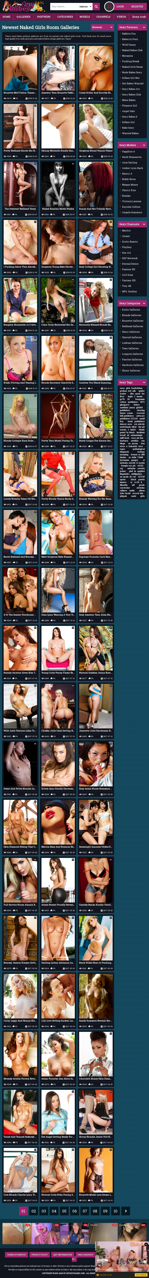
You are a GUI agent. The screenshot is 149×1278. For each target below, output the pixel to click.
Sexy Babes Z (129, 116)
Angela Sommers (132, 212)
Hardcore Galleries (133, 364)
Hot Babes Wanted (132, 83)
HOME (6, 16)
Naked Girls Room (132, 66)
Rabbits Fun (129, 33)
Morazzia (127, 55)
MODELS (85, 16)
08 (95, 1211)
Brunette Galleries (132, 320)
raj (121, 468)
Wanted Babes (130, 133)
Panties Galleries (132, 359)
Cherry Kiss (129, 190)
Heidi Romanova (131, 156)
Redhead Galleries (132, 326)
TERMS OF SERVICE (16, 1254)
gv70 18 (125, 399)
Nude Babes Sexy (132, 72)
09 (105, 1211)
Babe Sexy (128, 127)
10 (115, 1211)
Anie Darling (129, 162)
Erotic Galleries (131, 309)
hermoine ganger (129, 460)
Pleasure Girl (129, 105)
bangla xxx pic (128, 465)
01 (23, 1211)
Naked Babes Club (132, 50)
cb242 (140, 465)
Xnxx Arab (139, 16)
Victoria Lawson (131, 201)
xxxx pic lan (137, 438)
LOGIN (120, 6)
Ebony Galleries (131, 370)
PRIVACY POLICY (40, 1254)
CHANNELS (103, 16)
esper (122, 449)
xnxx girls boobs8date (131, 388)
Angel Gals (128, 111)
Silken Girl (128, 122)
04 (54, 1211)
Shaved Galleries (132, 337)
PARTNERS (43, 16)
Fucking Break (130, 61)
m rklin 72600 (136, 457)
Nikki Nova (129, 179)
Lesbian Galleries (132, 342)
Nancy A (127, 173)
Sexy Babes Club (131, 94)
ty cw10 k (136, 482)
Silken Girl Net (131, 77)
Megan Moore (130, 184)
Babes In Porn (130, 39)
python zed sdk (128, 391)
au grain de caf (128, 476)
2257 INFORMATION (62, 1254)
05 (64, 1211)
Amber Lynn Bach (132, 168)
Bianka (126, 195)
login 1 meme (135, 396)
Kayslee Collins (131, 206)
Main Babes (128, 100)
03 (44, 1211)
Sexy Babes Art (131, 88)
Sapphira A (128, 151)
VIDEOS (121, 16)
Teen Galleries (130, 348)
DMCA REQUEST (85, 1254)
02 (33, 1211)
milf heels (124, 438)
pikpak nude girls (132, 496)
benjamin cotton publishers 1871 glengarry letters (132, 402)
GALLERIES (23, 16)
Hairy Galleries (131, 331)
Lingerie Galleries (132, 353)
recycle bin (137, 493)
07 (85, 1211)
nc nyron (133, 443)
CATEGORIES (65, 16)
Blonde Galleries (131, 315)
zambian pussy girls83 (131, 407)
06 (74, 1211)
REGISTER (137, 6)
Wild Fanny (129, 44)
